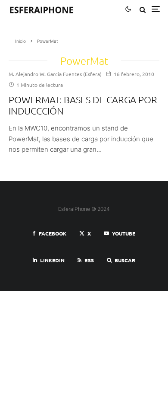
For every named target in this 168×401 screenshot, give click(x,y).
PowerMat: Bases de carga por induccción (83, 105)
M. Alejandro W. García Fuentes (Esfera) (55, 73)
